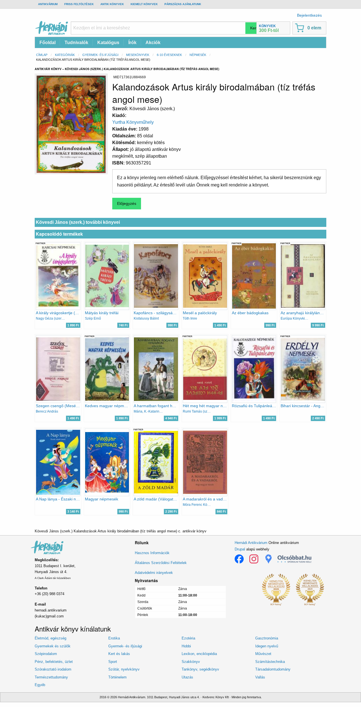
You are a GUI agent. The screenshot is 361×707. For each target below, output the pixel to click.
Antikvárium (48, 4)
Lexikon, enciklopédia (199, 654)
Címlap (41, 55)
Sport (112, 662)
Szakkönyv (191, 662)
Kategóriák (65, 55)
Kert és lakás (119, 654)
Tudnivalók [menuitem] (76, 42)
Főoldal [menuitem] (47, 42)
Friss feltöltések (79, 4)
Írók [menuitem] (132, 42)
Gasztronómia (266, 638)
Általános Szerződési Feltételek (161, 563)
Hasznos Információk (152, 553)
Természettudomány (51, 677)
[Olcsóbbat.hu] (294, 559)
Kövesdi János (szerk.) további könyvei (78, 222)
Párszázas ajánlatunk (182, 4)
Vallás (260, 677)
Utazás (187, 677)
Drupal (240, 549)
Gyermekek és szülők (53, 646)
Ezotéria (188, 638)
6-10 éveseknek (169, 55)
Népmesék (198, 55)
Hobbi (186, 646)
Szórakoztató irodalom (53, 669)
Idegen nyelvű (266, 646)
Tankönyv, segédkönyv (200, 669)
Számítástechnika (270, 662)
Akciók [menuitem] (153, 42)
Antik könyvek (112, 4)
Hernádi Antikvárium (251, 543)
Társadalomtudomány (272, 669)
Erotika (114, 638)
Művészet (263, 654)
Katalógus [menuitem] (108, 42)
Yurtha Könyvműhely (133, 122)
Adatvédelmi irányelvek (154, 573)
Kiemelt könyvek (144, 4)
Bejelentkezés (309, 15)
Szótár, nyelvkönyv (124, 669)
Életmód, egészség (50, 638)
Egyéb (40, 685)
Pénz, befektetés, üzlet (54, 662)
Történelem (117, 677)
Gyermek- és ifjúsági (100, 55)
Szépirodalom (46, 654)
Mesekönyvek (137, 55)
